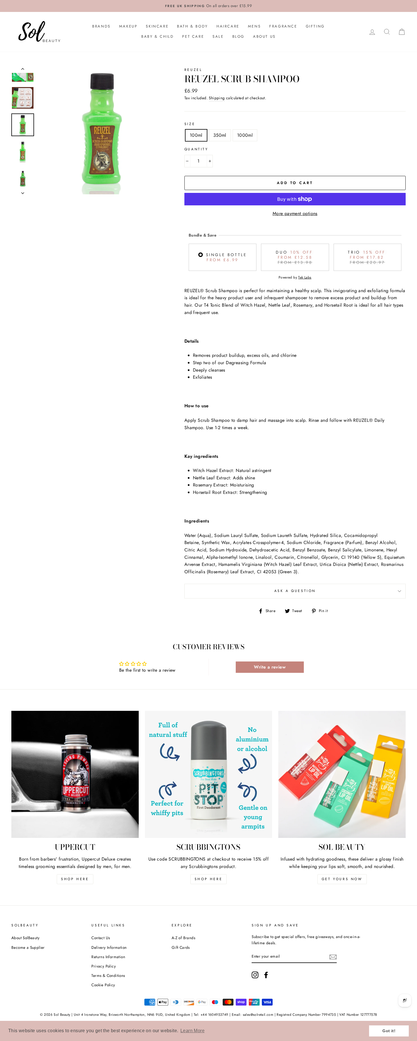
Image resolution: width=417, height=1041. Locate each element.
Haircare (227, 26)
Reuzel (193, 69)
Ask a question (295, 590)
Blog (238, 36)
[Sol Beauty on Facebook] (266, 975)
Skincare (157, 26)
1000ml (245, 135)
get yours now (342, 879)
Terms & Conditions (108, 975)
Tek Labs (304, 277)
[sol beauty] (342, 774)
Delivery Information (109, 947)
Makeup (128, 26)
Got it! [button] (388, 1031)
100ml (196, 135)
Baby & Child (157, 36)
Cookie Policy (103, 985)
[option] (208, 6)
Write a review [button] (270, 667)
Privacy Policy (103, 966)
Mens (254, 26)
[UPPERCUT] (75, 774)
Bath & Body (192, 26)
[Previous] (22, 70)
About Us (264, 36)
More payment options (295, 213)
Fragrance (283, 26)
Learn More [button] (192, 1030)
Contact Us (100, 938)
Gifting (315, 26)
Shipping (217, 98)
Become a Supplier (28, 947)
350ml (219, 135)
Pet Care (193, 36)
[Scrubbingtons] (208, 774)
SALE (218, 36)
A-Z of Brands (183, 938)
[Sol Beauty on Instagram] (255, 975)
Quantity (196, 149)
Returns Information (108, 957)
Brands (101, 26)
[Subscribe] (333, 956)
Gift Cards (181, 947)
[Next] (22, 191)
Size (189, 124)
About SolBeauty (25, 938)
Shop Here (75, 879)
